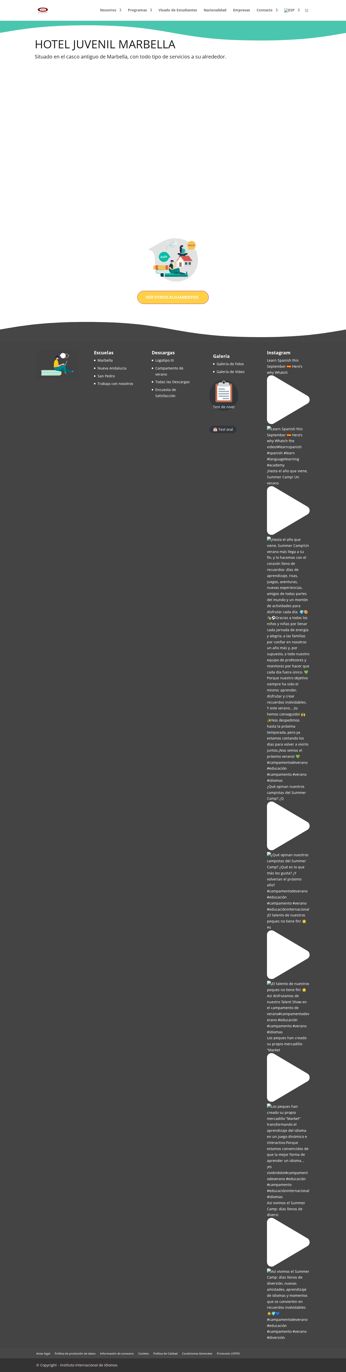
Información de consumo (117, 1353)
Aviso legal (43, 1353)
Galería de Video (230, 371)
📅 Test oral (223, 429)
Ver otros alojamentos (172, 297)
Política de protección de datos (75, 1353)
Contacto (265, 10)
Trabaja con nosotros (115, 383)
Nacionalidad (215, 10)
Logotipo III (164, 360)
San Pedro (106, 376)
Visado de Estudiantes (178, 10)
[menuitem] (292, 14)
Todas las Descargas (172, 381)
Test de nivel (224, 406)
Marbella (105, 360)
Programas (137, 10)
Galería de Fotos (230, 363)
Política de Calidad (165, 1353)
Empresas (241, 10)
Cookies (143, 1353)
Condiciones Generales (197, 1353)
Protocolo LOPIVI (228, 1353)
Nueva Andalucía (112, 368)
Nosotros (108, 10)
